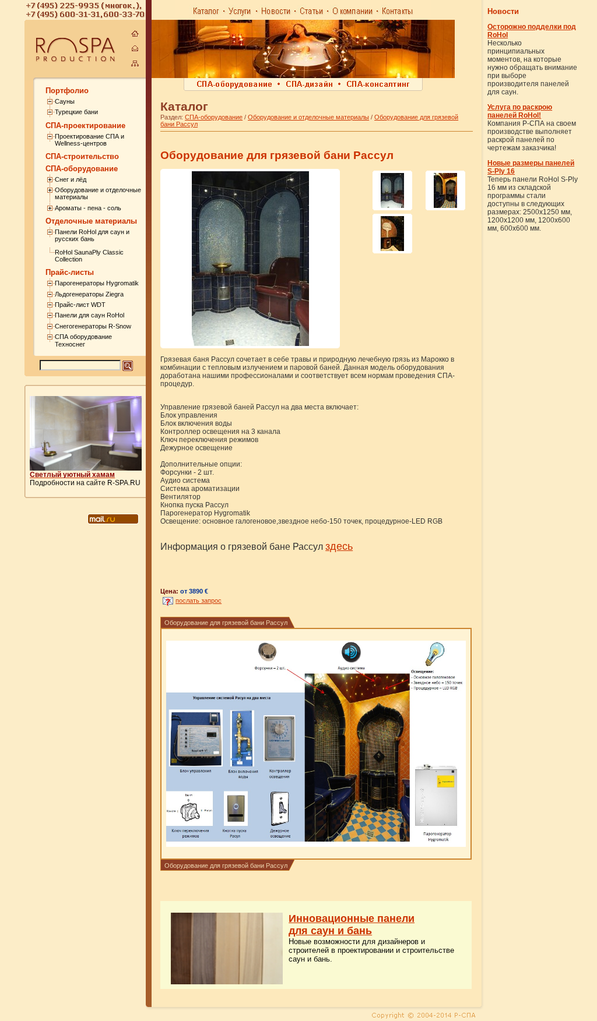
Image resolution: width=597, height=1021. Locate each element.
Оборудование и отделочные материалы (308, 117)
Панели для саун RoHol (89, 315)
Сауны (65, 101)
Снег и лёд (70, 179)
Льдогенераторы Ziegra (89, 294)
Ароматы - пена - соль (88, 207)
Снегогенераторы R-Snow (93, 326)
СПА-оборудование (214, 117)
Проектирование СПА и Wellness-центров (89, 140)
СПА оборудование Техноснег (83, 340)
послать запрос (198, 600)
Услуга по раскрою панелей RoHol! (519, 111)
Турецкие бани (76, 111)
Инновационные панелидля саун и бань (352, 925)
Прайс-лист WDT (80, 304)
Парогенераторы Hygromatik (97, 283)
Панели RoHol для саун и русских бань (92, 235)
